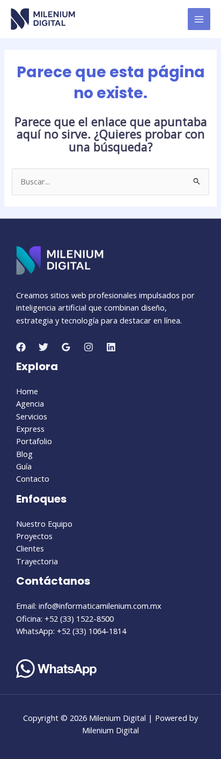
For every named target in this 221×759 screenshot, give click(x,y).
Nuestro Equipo (44, 523)
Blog (24, 453)
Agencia (30, 403)
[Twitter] (43, 347)
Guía (24, 466)
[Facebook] (21, 347)
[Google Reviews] (66, 347)
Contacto (32, 478)
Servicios (31, 416)
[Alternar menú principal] (199, 19)
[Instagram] (88, 347)
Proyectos (34, 535)
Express (30, 428)
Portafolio (34, 441)
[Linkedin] (111, 347)
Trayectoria (37, 561)
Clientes (30, 548)
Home (27, 391)
